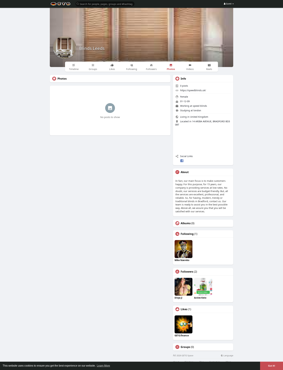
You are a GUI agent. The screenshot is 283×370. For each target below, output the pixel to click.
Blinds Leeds (91, 48)
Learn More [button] (103, 365)
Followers (187, 271)
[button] (105, 3)
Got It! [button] (271, 365)
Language (228, 355)
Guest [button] (228, 3)
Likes (184, 309)
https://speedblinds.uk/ (193, 90)
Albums (186, 223)
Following (187, 234)
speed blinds (200, 105)
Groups (185, 347)
